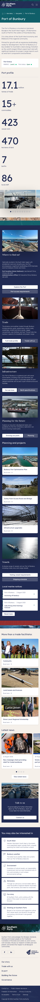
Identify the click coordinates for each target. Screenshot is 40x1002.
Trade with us (30, 341)
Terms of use (16, 995)
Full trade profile (11, 341)
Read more (8, 614)
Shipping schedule (20, 579)
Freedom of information (9, 992)
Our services (9, 390)
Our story (10, 13)
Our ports (19, 13)
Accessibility (5, 995)
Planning (31, 436)
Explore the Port (20, 287)
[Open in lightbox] (32, 205)
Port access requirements (20, 291)
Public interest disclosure (19, 988)
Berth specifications (27, 390)
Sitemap (25, 995)
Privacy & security (25, 992)
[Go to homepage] (9, 928)
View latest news (20, 777)
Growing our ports (12, 436)
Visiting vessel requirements (20, 575)
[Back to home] (2, 13)
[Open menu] (36, 4)
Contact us (20, 818)
